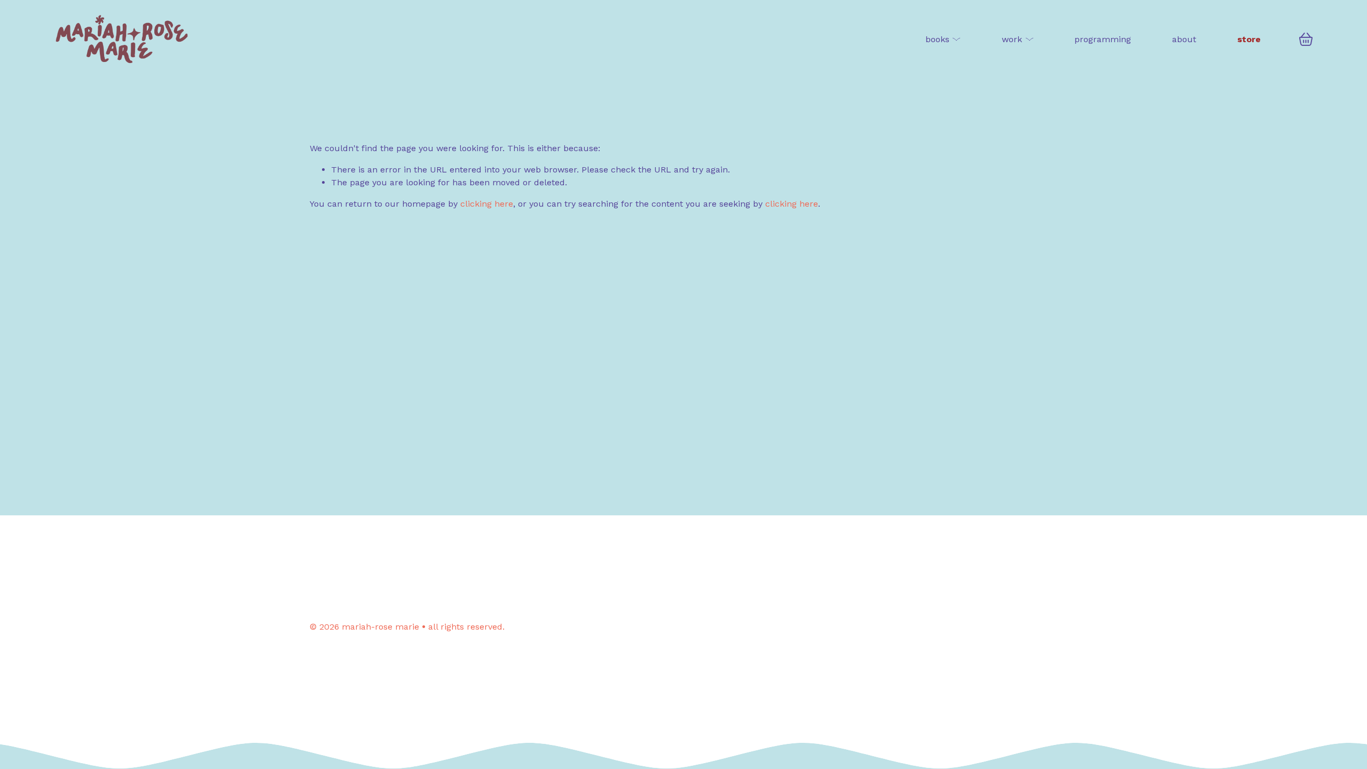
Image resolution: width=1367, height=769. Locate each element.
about (1184, 39)
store (1249, 39)
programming (1102, 39)
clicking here (486, 204)
